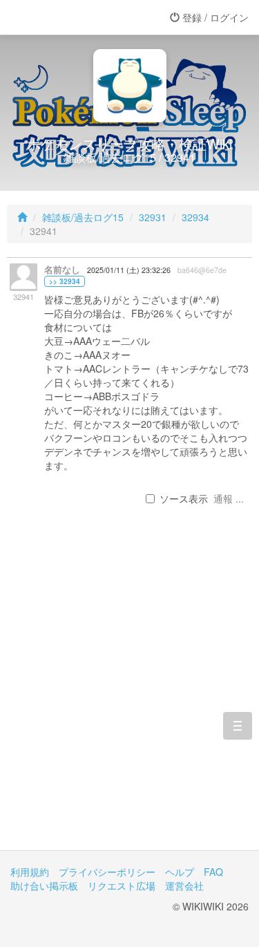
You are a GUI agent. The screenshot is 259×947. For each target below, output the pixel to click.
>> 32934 (64, 281)
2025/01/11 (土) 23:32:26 (129, 270)
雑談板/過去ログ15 (83, 217)
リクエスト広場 (121, 885)
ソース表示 (184, 498)
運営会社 (184, 885)
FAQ (213, 872)
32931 (152, 217)
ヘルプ (179, 872)
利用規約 (29, 872)
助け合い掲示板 (44, 885)
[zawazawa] (65, 17)
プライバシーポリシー (107, 872)
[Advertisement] (129, 699)
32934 (195, 217)
